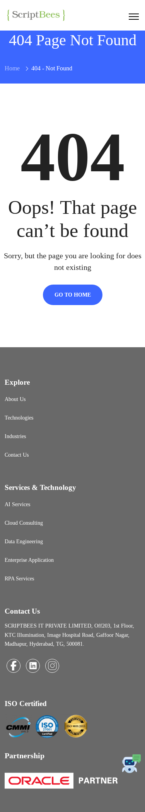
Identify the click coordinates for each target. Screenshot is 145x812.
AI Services (17, 504)
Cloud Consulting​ (24, 523)
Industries (15, 436)
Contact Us (17, 455)
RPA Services (19, 579)
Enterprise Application (29, 560)
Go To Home (73, 295)
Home (12, 68)
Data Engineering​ (24, 541)
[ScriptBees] (36, 14)
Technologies (19, 418)
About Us (15, 399)
